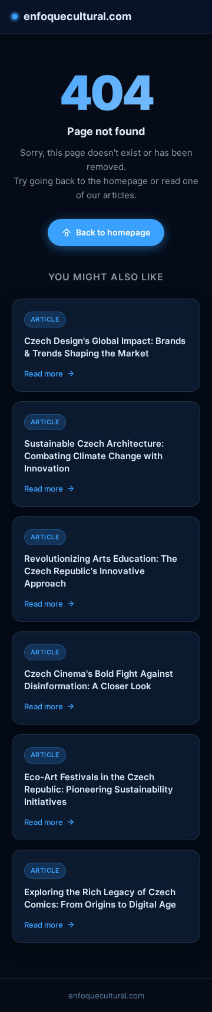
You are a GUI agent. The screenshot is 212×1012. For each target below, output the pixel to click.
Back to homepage (113, 232)
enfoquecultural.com (77, 16)
